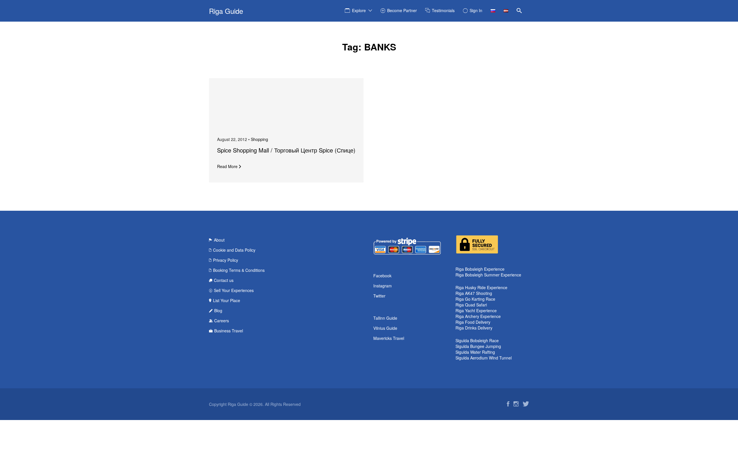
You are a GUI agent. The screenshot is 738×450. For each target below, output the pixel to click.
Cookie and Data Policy (234, 250)
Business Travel (228, 331)
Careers (221, 320)
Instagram (382, 286)
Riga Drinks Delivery (473, 328)
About (219, 240)
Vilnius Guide (385, 328)
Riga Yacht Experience (476, 310)
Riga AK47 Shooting (473, 293)
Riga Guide (226, 11)
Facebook (382, 275)
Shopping (259, 139)
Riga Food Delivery (472, 322)
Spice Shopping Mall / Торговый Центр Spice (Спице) (286, 150)
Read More (227, 166)
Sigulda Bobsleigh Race (477, 340)
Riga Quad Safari (471, 305)
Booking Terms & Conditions (239, 270)
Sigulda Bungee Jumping (478, 346)
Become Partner (402, 10)
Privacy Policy (225, 260)
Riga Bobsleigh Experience (479, 269)
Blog (218, 310)
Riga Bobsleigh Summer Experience (488, 275)
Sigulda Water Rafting (475, 352)
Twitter (379, 296)
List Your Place (226, 300)
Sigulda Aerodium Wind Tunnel (483, 358)
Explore (359, 10)
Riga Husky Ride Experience (481, 287)
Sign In (476, 10)
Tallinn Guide (385, 318)
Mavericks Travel (388, 338)
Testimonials (443, 10)
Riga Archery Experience (478, 316)
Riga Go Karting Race (475, 299)
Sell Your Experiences (234, 290)
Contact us (224, 280)
